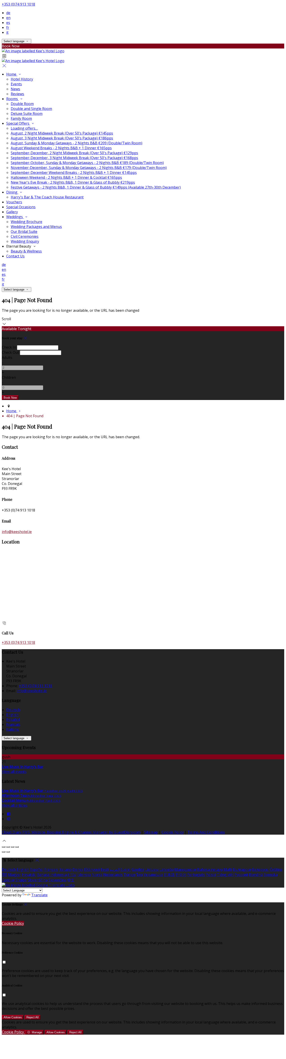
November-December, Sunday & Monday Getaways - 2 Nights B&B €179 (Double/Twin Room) (89, 167)
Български (242, 869)
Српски (8, 880)
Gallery (12, 211)
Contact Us (15, 256)
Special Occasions (21, 206)
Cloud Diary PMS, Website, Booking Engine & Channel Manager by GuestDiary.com (71, 832)
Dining (12, 192)
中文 (70, 880)
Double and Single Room (31, 108)
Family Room (21, 118)
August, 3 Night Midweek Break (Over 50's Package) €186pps (62, 138)
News (15, 88)
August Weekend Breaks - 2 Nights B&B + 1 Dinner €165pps (61, 147)
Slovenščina (37, 880)
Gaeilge (138, 869)
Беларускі (260, 869)
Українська (153, 874)
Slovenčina (57, 880)
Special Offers (18, 123)
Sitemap (151, 832)
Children (9, 377)
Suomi (125, 869)
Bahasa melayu (210, 869)
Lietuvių (151, 869)
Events (16, 84)
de (8, 12)
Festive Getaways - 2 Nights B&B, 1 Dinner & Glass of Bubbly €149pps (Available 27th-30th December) (96, 187)
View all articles (14, 805)
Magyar (14, 874)
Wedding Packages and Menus (36, 226)
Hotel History (22, 79)
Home (11, 74)
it (7, 32)
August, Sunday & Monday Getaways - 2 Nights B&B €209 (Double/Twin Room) (76, 143)
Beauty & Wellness (26, 251)
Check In (9, 347)
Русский (241, 874)
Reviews (17, 93)
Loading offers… (24, 128)
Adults (7, 357)
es (8, 22)
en (8, 17)
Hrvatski (29, 874)
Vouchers (14, 202)
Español (13, 719)
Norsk (97, 874)
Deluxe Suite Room (26, 113)
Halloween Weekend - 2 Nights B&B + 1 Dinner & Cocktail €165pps (66, 177)
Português (196, 874)
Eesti (105, 869)
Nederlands (113, 874)
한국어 (180, 874)
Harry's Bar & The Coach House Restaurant (47, 197)
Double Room (22, 103)
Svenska (271, 874)
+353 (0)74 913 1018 (18, 4)
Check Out (10, 352)
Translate (39, 895)
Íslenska (84, 874)
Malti (227, 869)
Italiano (12, 729)
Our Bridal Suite (24, 231)
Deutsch (13, 709)
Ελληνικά (92, 869)
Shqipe (21, 880)
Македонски (185, 869)
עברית (71, 874)
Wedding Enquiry (25, 241)
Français (13, 724)
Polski (211, 874)
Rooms (12, 98)
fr (7, 27)
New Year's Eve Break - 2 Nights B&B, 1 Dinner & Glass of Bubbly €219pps (73, 182)
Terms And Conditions (206, 832)
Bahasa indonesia (52, 874)
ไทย (139, 874)
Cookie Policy (173, 832)
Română (256, 874)
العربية (114, 869)
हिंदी (4, 874)
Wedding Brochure (26, 221)
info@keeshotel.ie (17, 531)
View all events (14, 771)
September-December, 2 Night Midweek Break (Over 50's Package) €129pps (74, 152)
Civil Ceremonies (24, 236)
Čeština (276, 869)
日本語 (169, 874)
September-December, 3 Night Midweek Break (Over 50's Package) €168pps (74, 157)
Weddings (15, 216)
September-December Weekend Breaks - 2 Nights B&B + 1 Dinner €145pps (74, 172)
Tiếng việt (225, 874)
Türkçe (129, 874)
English (12, 714)
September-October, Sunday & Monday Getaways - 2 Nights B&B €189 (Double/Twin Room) (87, 162)
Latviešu (166, 869)
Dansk (77, 869)
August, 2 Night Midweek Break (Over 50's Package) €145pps (62, 133)
